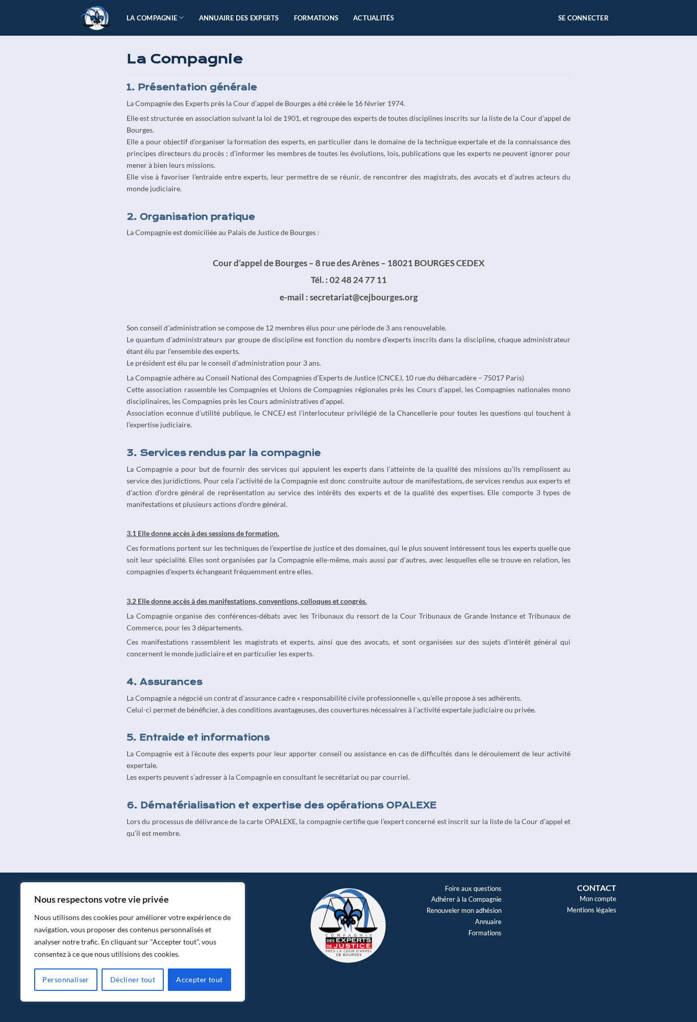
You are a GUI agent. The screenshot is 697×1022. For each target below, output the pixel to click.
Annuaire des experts (239, 18)
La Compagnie (152, 18)
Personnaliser (65, 979)
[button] (587, 18)
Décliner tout (132, 979)
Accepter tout (199, 979)
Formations (316, 18)
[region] (132, 942)
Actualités (373, 18)
